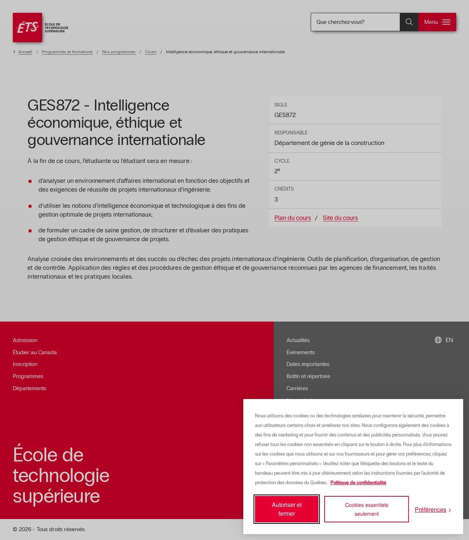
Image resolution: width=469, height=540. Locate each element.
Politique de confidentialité (358, 483)
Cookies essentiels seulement (366, 509)
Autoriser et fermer (287, 509)
